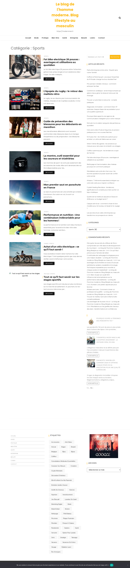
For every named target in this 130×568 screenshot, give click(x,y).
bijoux (73, 451)
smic (53, 537)
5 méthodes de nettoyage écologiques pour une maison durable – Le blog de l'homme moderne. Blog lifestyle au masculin (103, 257)
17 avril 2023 (35, 232)
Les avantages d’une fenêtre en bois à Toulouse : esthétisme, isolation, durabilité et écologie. (103, 262)
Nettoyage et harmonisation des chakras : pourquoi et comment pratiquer (102, 165)
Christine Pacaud (20, 108)
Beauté (84, 38)
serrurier (54, 533)
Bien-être (55, 38)
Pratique (45, 38)
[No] (128, 565)
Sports (46, 56)
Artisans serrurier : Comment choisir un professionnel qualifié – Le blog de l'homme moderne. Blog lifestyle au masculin (103, 292)
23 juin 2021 (35, 413)
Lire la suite (49, 79)
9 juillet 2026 (34, 76)
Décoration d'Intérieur (58, 475)
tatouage (74, 537)
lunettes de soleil (71, 499)
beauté (73, 447)
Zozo (16, 169)
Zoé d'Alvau (18, 232)
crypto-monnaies (56, 471)
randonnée (55, 528)
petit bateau (67, 513)
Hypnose (54, 494)
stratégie (63, 537)
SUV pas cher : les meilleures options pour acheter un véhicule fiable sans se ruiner (102, 138)
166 (91, 388)
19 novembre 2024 (33, 169)
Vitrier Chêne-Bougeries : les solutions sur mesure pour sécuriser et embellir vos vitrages (103, 145)
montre (67, 509)
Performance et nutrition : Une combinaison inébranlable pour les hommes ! (62, 217)
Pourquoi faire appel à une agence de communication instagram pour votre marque (103, 117)
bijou (64, 451)
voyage (53, 547)
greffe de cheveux (57, 490)
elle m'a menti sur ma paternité (61, 480)
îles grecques (55, 552)
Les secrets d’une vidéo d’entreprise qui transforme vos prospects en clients (101, 214)
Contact (101, 38)
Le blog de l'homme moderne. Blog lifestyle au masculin (65, 15)
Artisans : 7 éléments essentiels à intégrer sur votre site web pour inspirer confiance (103, 182)
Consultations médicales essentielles (63, 461)
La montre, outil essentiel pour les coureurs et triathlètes (62, 157)
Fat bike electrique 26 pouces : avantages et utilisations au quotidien (61, 62)
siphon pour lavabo (69, 533)
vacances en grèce (69, 542)
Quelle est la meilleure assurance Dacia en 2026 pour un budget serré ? (102, 198)
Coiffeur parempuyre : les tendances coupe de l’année (102, 152)
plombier (54, 523)
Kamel (17, 135)
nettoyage (54, 513)
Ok (111, 565)
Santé (64, 38)
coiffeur (53, 456)
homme (72, 490)
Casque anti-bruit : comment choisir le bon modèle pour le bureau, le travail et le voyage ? (103, 206)
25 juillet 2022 (34, 263)
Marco (17, 201)
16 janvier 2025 (34, 135)
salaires (66, 528)
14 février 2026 (34, 108)
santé (77, 528)
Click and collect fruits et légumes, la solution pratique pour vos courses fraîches (103, 131)
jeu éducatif (55, 499)
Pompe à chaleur (68, 523)
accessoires (55, 442)
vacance (54, 542)
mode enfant (55, 509)
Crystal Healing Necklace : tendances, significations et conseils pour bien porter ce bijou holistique (103, 189)
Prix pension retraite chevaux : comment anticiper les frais (101, 85)
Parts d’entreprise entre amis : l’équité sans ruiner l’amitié (102, 71)
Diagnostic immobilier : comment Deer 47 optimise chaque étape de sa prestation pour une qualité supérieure (103, 109)
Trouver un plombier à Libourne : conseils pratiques (102, 101)
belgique (54, 451)
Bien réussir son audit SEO (100, 275)
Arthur (16, 263)
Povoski (17, 76)
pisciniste (54, 518)
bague (63, 447)
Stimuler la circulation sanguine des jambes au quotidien (103, 124)
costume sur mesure (58, 466)
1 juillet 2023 (34, 201)
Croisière (74, 466)
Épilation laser (66, 547)
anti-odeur (68, 442)
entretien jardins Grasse (59, 485)
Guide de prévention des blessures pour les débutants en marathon (62, 124)
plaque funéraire (68, 518)
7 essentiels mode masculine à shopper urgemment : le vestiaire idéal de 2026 (108, 340)
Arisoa (17, 413)
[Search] (120, 17)
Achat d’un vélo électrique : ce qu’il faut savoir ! (61, 248)
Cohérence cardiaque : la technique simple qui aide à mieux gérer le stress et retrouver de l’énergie (104, 93)
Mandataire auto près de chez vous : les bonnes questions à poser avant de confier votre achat (102, 173)
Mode (36, 38)
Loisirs (92, 38)
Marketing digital (56, 504)
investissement (68, 494)
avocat (53, 447)
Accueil (28, 38)
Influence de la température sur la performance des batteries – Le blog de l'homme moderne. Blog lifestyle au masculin (103, 279)
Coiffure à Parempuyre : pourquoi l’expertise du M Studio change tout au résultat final (103, 78)
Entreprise (74, 38)
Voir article (93, 333)
